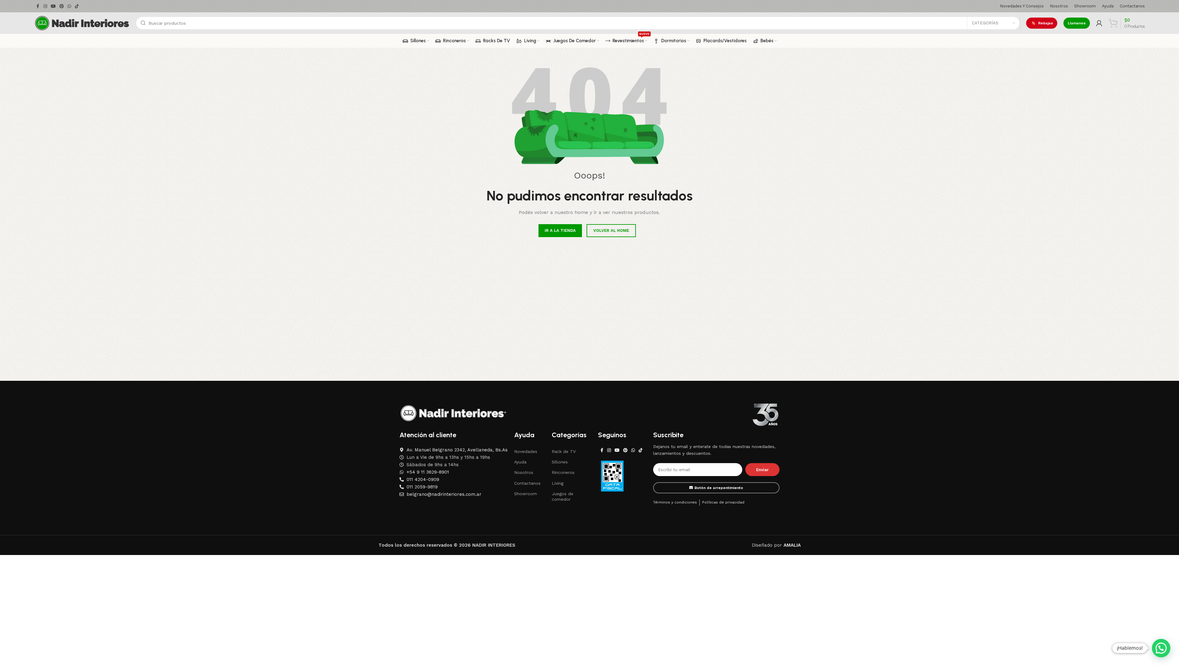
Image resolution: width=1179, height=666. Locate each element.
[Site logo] (82, 23)
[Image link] (453, 413)
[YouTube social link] (53, 6)
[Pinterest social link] (62, 6)
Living (557, 483)
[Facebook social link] (38, 6)
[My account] (1099, 23)
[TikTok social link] (76, 6)
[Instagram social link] (45, 6)
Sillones (560, 461)
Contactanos (527, 483)
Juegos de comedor (562, 496)
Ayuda (520, 461)
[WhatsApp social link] (69, 6)
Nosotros (523, 472)
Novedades (525, 451)
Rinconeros (563, 472)
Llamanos (1077, 23)
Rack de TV (564, 451)
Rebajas (1045, 23)
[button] (1161, 648)
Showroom (525, 493)
